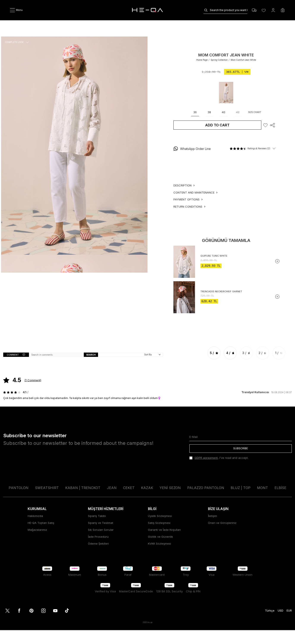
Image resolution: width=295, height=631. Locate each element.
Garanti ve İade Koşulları (164, 529)
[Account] (273, 10)
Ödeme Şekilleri (98, 543)
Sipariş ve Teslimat (100, 523)
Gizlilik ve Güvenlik (160, 536)
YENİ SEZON (170, 488)
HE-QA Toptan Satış (41, 523)
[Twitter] (7, 610)
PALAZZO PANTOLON (205, 488)
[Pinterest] (31, 610)
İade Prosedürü (98, 536)
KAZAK (147, 488)
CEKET (129, 488)
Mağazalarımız (37, 529)
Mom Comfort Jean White (243, 60)
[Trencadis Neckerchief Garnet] (184, 297)
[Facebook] (19, 610)
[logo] (147, 10)
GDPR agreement (206, 457)
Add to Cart (217, 125)
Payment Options (186, 199)
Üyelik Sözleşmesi (160, 516)
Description (182, 185)
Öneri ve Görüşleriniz (222, 523)
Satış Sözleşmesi (159, 523)
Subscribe (240, 448)
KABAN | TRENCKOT (82, 488)
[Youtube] (55, 610)
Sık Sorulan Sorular (101, 529)
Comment (13, 354)
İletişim (212, 516)
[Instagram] (43, 610)
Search (91, 354)
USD (280, 610)
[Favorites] (263, 10)
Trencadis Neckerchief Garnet (221, 291)
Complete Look (14, 42)
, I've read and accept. (221, 457)
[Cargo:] (254, 10)
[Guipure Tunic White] (184, 262)
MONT (262, 488)
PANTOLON (19, 488)
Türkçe (269, 610)
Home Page (202, 60)
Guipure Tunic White (213, 255)
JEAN (112, 488)
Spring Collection (219, 60)
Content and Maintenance (194, 192)
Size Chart (254, 112)
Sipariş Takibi (97, 516)
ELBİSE (280, 488)
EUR (289, 610)
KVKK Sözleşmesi (159, 543)
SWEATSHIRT (47, 488)
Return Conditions (188, 206)
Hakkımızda (35, 516)
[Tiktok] (67, 610)
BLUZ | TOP (241, 488)
